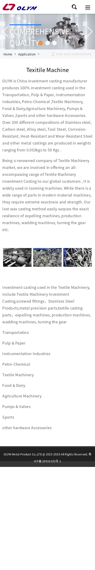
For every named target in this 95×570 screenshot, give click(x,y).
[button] (40, 43)
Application (27, 54)
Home (7, 54)
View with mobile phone (74, 54)
